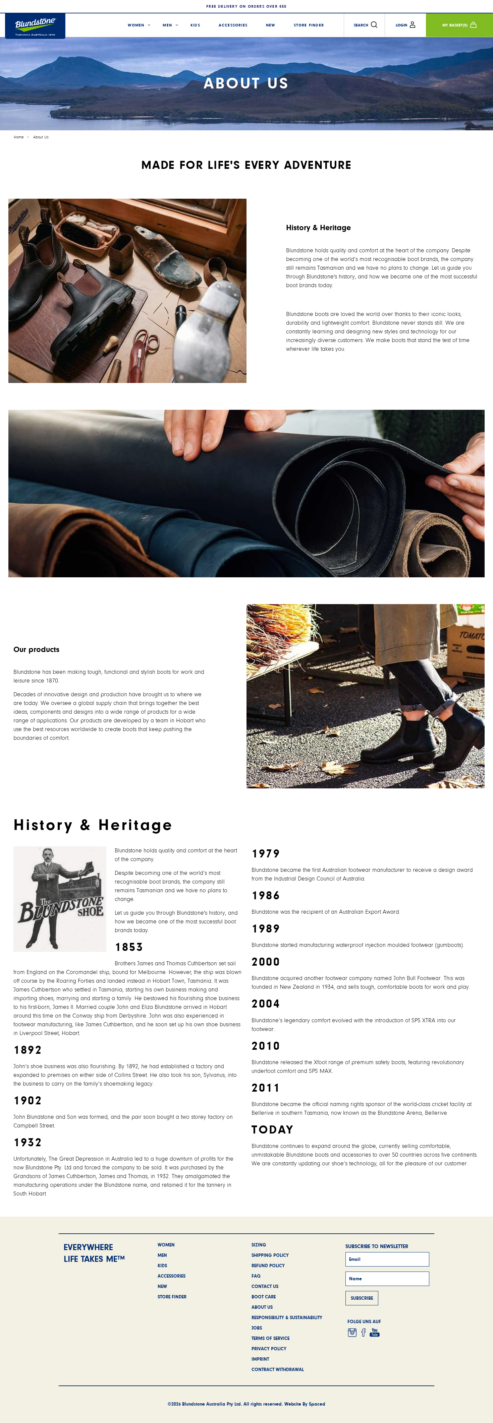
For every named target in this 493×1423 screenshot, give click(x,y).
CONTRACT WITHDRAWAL (278, 1369)
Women (136, 25)
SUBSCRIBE (362, 1298)
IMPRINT (260, 1359)
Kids (195, 25)
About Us (41, 137)
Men (167, 25)
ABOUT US (262, 1307)
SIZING (259, 1244)
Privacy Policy (269, 1348)
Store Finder (309, 25)
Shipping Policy (270, 1255)
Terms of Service (270, 1338)
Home (18, 137)
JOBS (257, 1328)
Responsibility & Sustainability (287, 1317)
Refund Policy (268, 1265)
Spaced (317, 1404)
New (270, 25)
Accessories (233, 25)
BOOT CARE (264, 1296)
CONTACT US (265, 1286)
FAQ (256, 1276)
